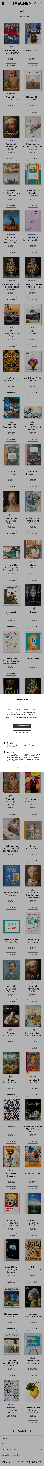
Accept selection (22, 732)
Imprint (19, 767)
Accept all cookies (22, 726)
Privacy (25, 767)
